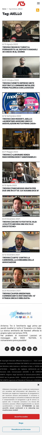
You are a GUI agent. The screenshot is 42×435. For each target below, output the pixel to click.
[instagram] (24, 349)
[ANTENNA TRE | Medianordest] (21, 1)
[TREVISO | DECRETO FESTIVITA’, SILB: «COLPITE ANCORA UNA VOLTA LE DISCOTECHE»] (21, 206)
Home (4, 9)
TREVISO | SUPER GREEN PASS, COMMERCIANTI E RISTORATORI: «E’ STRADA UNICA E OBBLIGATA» (18, 295)
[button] (38, 385)
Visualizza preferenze (21, 429)
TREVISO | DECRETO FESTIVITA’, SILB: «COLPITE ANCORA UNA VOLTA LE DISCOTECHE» (19, 224)
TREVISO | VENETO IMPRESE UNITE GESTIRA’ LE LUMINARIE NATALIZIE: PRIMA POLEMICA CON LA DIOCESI (18, 85)
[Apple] (35, 349)
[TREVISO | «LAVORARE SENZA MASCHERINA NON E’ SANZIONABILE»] (21, 138)
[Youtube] (18, 349)
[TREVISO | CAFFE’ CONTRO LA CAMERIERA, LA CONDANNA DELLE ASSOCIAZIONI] (21, 241)
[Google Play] (29, 349)
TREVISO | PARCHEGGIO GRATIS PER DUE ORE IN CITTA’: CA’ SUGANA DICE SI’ (20, 189)
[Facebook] (7, 349)
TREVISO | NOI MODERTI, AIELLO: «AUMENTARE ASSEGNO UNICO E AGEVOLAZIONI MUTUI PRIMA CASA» (19, 121)
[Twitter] (12, 349)
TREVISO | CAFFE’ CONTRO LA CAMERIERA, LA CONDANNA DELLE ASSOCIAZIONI (18, 260)
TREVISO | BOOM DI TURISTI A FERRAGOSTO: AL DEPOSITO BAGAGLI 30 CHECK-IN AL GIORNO (20, 49)
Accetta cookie (21, 417)
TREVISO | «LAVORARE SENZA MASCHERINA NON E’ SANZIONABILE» (19, 156)
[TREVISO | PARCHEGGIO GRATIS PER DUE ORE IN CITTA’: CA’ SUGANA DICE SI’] (21, 172)
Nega (21, 423)
